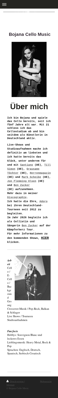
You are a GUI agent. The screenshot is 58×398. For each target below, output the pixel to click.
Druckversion (16, 381)
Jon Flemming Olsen (21, 181)
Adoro (43, 201)
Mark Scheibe (31, 177)
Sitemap (10, 384)
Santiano (26, 165)
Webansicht (46, 381)
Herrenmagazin (40, 173)
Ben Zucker (22, 185)
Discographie (17, 197)
